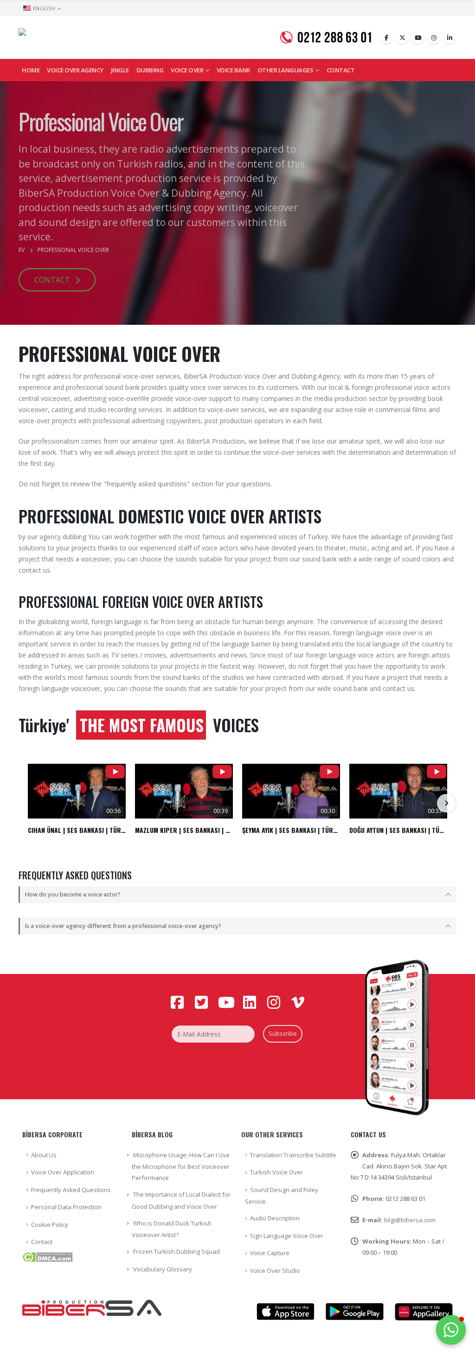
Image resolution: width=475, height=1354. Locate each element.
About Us (44, 1155)
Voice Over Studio (275, 1270)
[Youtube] (417, 37)
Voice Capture (269, 1253)
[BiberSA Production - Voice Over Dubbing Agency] (97, 37)
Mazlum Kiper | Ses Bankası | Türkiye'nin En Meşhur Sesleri (184, 830)
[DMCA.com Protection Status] (47, 1256)
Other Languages (285, 70)
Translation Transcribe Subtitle (293, 1155)
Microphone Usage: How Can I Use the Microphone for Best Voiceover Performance (181, 1166)
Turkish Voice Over (276, 1172)
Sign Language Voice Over (286, 1235)
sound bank (122, 387)
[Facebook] (386, 37)
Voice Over (187, 70)
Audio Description (275, 1218)
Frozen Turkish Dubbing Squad (176, 1251)
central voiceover (44, 398)
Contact (341, 70)
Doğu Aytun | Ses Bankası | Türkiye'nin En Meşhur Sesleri (398, 830)
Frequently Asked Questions (71, 1190)
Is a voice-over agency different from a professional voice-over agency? (123, 926)
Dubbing (150, 70)
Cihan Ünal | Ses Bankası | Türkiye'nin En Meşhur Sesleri (77, 830)
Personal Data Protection (66, 1207)
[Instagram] (433, 37)
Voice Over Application (62, 1172)
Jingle (120, 70)
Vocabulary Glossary (162, 1269)
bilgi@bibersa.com (410, 1220)
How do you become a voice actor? (73, 894)
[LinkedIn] (449, 37)
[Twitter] (402, 37)
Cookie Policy (49, 1224)
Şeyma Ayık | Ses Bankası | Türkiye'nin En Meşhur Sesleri (291, 830)
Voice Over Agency (75, 70)
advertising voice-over (107, 398)
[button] (451, 1330)
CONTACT (53, 280)
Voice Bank (233, 70)
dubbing (74, 536)
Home (30, 70)
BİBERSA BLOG (152, 1134)
